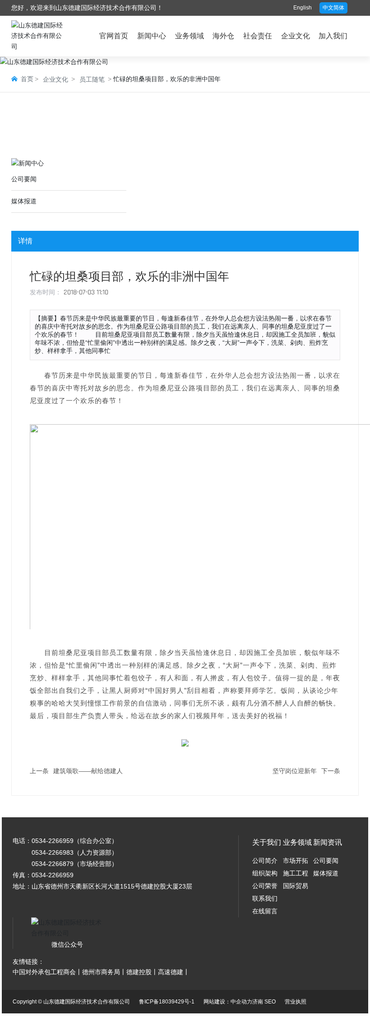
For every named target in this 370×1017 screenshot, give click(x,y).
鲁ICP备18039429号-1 (166, 1001)
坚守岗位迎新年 (295, 770)
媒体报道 (24, 201)
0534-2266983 (53, 852)
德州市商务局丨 (104, 972)
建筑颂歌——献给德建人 (88, 770)
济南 (257, 1002)
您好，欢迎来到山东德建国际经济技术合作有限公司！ (87, 7)
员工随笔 (92, 79)
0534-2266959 (53, 840)
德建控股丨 (142, 972)
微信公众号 (67, 944)
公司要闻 (24, 179)
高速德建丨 (174, 972)
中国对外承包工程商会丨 (47, 972)
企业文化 (55, 79)
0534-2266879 (53, 863)
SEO (270, 1002)
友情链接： (28, 961)
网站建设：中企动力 (228, 1002)
